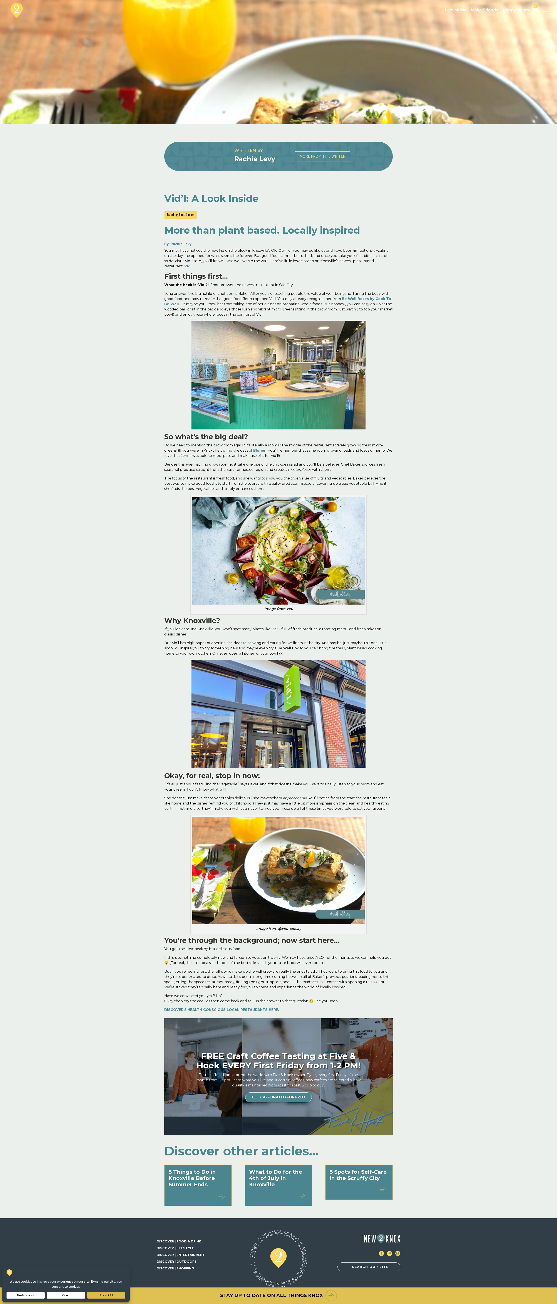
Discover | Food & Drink (179, 1241)
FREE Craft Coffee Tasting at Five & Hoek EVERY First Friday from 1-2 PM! (278, 1061)
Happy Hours (516, 10)
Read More (221, 1196)
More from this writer (322, 156)
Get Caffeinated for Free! (278, 1097)
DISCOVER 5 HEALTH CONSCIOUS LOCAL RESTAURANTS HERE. (221, 1010)
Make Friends (484, 10)
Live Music (455, 10)
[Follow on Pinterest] (389, 1253)
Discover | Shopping (175, 1268)
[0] (535, 10)
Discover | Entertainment (181, 1255)
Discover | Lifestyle (175, 1248)
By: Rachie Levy (177, 243)
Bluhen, (260, 450)
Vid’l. (188, 266)
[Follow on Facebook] (381, 1253)
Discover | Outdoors (177, 1262)
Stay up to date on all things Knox (271, 1295)
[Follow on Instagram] (397, 1253)
